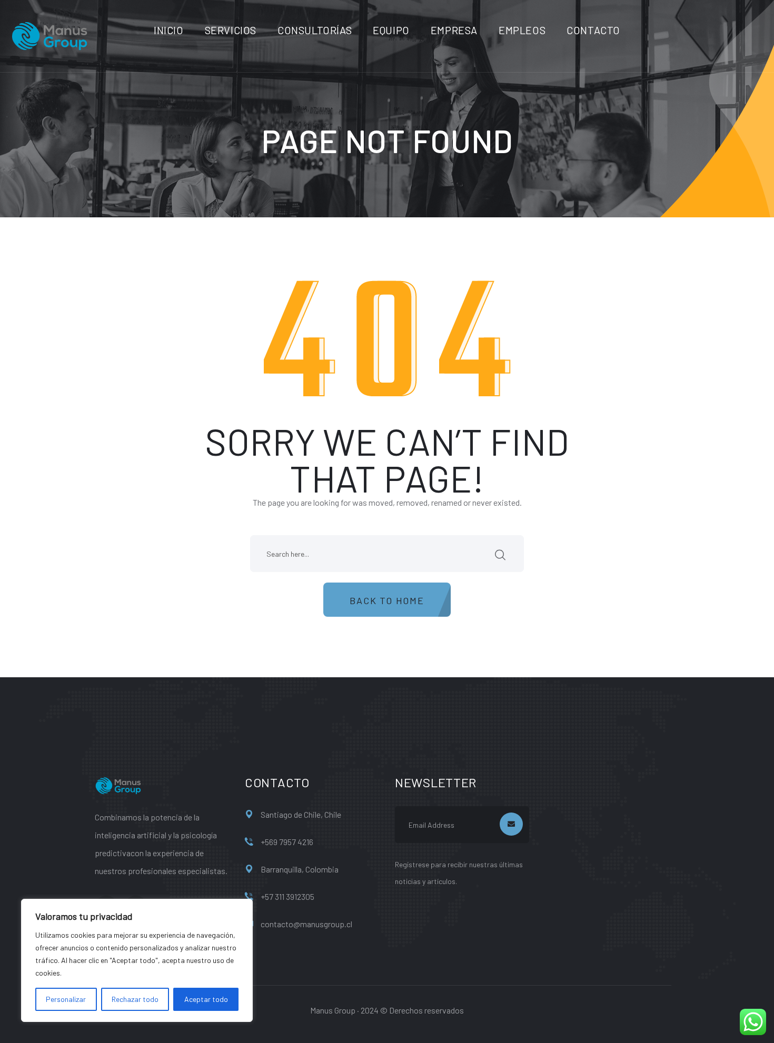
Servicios (230, 30)
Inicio (169, 30)
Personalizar (66, 999)
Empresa (454, 30)
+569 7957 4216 (287, 842)
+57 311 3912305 (287, 896)
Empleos (522, 30)
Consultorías (314, 30)
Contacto (593, 30)
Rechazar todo (135, 999)
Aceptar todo (206, 999)
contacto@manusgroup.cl (306, 924)
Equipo (391, 30)
